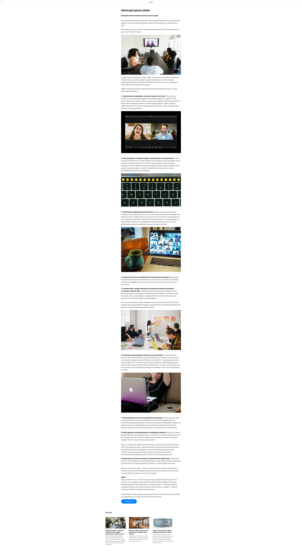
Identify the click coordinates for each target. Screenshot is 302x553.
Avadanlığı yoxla (129, 501)
